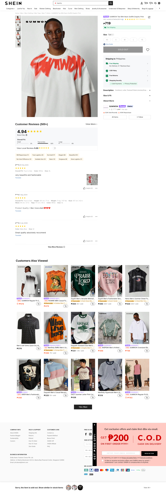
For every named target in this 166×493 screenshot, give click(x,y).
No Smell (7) (51, 155)
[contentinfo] (121, 470)
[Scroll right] (159, 8)
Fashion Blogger (15, 435)
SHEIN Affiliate (51, 444)
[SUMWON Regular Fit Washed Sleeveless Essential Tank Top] (137, 375)
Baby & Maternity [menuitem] (134, 8)
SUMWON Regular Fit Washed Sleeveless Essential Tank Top (137, 394)
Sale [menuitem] (35, 8)
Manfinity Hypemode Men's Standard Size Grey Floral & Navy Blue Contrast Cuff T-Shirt (110, 392)
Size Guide (32, 446)
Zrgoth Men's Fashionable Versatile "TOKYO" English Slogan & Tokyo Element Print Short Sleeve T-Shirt (110, 299)
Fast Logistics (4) (38, 155)
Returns (31, 435)
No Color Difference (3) (24, 159)
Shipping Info (33, 433)
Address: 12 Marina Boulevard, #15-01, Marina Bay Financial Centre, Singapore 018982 (37, 460)
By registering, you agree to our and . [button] (127, 458)
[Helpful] (84, 188)
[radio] (107, 40)
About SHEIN (14, 433)
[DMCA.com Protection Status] (91, 474)
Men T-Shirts (46, 13)
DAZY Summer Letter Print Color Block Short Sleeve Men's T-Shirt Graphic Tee (83, 394)
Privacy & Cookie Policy (129, 458)
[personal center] (141, 3)
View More (83, 407)
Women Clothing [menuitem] (45, 8)
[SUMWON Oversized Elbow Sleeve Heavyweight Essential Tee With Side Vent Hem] (137, 328)
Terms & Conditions (146, 458)
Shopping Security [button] (115, 80)
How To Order (33, 441)
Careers (12, 441)
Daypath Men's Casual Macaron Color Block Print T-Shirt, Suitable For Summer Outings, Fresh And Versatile (56, 392)
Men (21, 13)
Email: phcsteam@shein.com (19, 462)
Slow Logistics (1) (76, 159)
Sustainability (14, 438)
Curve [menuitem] (70, 8)
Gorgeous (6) (63, 159)
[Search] (110, 3)
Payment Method (52, 435)
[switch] (54, 148)
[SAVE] (148, 50)
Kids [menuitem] (64, 8)
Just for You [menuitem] (21, 8)
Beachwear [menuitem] (57, 8)
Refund (31, 438)
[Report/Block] (96, 188)
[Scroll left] (157, 8)
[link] (146, 3)
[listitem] (29, 286)
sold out (123, 49)
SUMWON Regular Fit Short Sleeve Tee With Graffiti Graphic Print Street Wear (29, 301)
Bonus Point (51, 438)
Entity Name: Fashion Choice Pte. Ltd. (21, 457)
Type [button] (109, 35)
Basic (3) (52, 159)
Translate (18, 178)
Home (17, 13)
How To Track (33, 444)
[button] (155, 3)
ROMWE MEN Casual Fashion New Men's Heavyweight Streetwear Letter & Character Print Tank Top (56, 301)
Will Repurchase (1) (23, 155)
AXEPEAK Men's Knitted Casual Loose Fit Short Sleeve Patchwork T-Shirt (110, 347)
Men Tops (37, 13)
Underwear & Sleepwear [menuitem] (117, 8)
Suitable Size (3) (40, 159)
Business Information (18, 454)
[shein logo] (13, 3)
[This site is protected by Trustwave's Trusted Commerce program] (86, 474)
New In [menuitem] (29, 8)
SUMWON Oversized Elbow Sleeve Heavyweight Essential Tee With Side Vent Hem (137, 347)
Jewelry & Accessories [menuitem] (99, 8)
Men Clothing (29, 13)
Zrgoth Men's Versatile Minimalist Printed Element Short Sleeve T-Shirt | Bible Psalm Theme (83, 299)
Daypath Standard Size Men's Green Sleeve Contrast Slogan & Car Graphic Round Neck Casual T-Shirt (83, 345)
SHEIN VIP (50, 441)
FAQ (48, 446)
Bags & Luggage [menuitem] (147, 8)
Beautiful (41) (73, 155)
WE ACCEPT (88, 466)
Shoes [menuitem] (88, 8)
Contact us (50, 433)
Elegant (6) (62, 155)
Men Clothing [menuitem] (78, 8)
